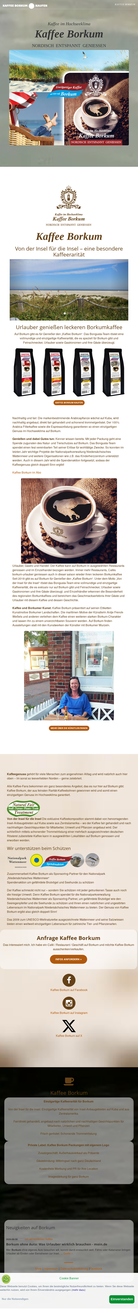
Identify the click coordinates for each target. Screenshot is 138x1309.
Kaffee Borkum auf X (69, 1036)
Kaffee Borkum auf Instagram (69, 1013)
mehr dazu (78, 1289)
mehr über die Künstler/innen (69, 728)
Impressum (51, 1268)
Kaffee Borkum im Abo (26, 472)
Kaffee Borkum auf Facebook (69, 990)
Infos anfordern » (68, 959)
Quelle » (68, 1253)
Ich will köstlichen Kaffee (39, 1239)
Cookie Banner (69, 1278)
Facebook (96, 1268)
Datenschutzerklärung (74, 1268)
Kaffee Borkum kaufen (25, 5)
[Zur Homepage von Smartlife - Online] (6, 1279)
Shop (38, 1268)
